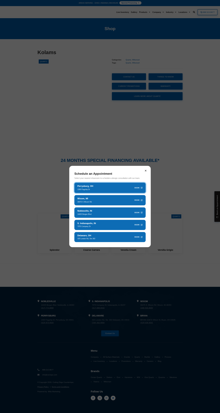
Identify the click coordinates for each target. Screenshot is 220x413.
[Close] (146, 171)
